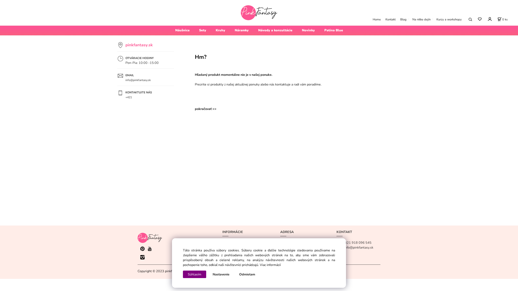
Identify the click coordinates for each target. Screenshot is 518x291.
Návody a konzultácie (275, 30)
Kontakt (390, 19)
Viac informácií (270, 265)
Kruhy (220, 30)
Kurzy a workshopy (449, 19)
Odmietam (247, 274)
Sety (202, 30)
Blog (403, 19)
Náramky (242, 30)
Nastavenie (221, 274)
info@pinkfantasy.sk (138, 80)
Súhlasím (194, 274)
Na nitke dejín (421, 19)
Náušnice (182, 30)
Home (377, 19)
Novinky (308, 30)
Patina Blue (333, 30)
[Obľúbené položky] (480, 19)
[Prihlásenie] (489, 18)
